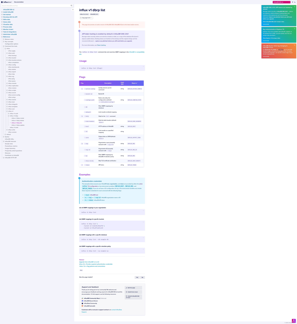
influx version (12, 132)
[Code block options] (143, 66)
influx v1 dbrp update (18, 125)
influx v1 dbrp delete (18, 120)
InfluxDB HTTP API (11, 158)
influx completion (13, 62)
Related (81, 260)
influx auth (11, 53)
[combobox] (37, 5)
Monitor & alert (8, 29)
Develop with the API (10, 17)
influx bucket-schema (14, 60)
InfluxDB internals (10, 141)
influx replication (13, 86)
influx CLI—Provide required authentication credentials (95, 264)
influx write (11, 130)
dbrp (81, 270)
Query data (7, 22)
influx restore (12, 88)
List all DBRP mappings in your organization (92, 208)
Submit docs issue (133, 292)
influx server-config (14, 95)
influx (8, 48)
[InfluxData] (6, 2)
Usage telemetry (10, 148)
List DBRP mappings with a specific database (93, 235)
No (142, 277)
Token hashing (101, 45)
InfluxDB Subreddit (89, 306)
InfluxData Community (90, 303)
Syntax (7, 137)
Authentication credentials (92, 181)
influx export (12, 72)
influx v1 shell (14, 127)
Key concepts (9, 41)
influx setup (11, 97)
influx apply (11, 51)
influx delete (12, 69)
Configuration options (11, 44)
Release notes (9, 39)
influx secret (12, 93)
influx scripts (12, 90)
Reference (6, 37)
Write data (6, 19)
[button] (2, 12)
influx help (11, 74)
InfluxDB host (94, 195)
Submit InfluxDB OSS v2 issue (132, 296)
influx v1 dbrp (14, 116)
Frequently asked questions (13, 151)
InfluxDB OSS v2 (8, 10)
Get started (7, 14)
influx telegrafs (12, 104)
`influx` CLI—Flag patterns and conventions (92, 266)
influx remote (12, 83)
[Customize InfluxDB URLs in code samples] (292, 2)
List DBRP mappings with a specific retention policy (95, 246)
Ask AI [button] (293, 321)
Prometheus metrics (11, 146)
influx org (11, 76)
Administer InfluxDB (10, 34)
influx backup (12, 55)
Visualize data (8, 24)
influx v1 (10, 111)
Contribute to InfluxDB (12, 155)
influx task (11, 102)
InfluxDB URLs (9, 139)
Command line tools (11, 46)
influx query (11, 81)
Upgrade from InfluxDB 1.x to (89, 262)
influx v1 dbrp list (17, 123)
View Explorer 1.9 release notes (271, 38)
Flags (82, 77)
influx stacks (12, 99)
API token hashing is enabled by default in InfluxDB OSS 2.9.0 (105, 34)
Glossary (7, 153)
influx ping (11, 79)
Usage (83, 61)
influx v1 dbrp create (18, 118)
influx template (12, 106)
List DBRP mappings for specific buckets (91, 219)
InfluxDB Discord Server (91, 301)
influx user (11, 109)
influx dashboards (13, 67)
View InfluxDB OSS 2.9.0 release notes (273, 21)
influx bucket (12, 58)
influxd (9, 134)
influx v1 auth (14, 113)
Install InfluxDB (8, 12)
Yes (137, 277)
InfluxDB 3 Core (119, 24)
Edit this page (131, 288)
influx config (12, 65)
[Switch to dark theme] (295, 2)
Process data (7, 27)
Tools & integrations (9, 32)
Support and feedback (90, 287)
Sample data (9, 144)
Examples (84, 174)
